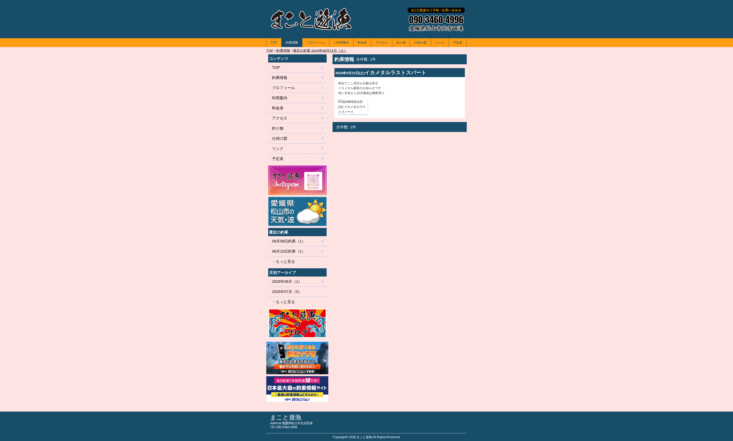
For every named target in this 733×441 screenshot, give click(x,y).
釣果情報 (292, 42)
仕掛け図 (420, 42)
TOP (274, 42)
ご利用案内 (341, 42)
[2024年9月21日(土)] (353, 106)
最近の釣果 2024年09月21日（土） (320, 51)
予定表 (457, 42)
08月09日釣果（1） (288, 241)
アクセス (381, 42)
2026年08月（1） (287, 281)
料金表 (362, 42)
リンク (439, 42)
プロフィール (316, 42)
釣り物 (401, 42)
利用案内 (279, 98)
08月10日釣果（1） (288, 251)
